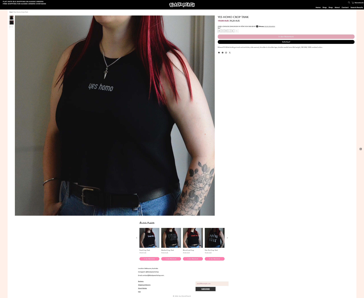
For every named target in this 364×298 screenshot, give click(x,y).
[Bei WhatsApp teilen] (226, 52)
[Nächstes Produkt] (227, 238)
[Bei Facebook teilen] (219, 52)
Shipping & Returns (144, 285)
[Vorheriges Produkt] (137, 238)
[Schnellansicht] (149, 238)
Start (11, 12)
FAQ (139, 292)
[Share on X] (230, 52)
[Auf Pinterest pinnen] (222, 52)
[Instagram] (360, 149)
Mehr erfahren (269, 26)
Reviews (141, 281)
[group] (182, 244)
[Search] (349, 2)
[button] (356, 3)
